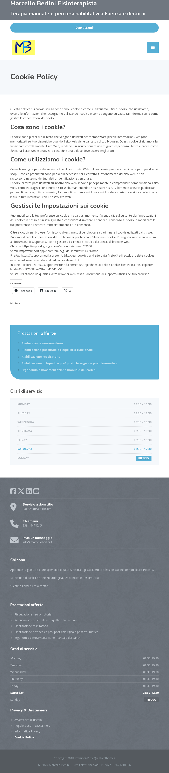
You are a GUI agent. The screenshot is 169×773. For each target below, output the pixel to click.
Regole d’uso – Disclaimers (32, 725)
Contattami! (84, 27)
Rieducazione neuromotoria (42, 343)
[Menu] (153, 47)
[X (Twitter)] (21, 491)
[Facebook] (13, 491)
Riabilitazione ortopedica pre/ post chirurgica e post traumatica (69, 363)
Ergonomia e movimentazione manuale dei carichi (59, 370)
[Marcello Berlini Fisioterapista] (23, 47)
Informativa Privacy (27, 731)
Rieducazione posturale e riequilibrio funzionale (57, 350)
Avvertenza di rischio (28, 720)
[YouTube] (36, 491)
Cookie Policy (24, 737)
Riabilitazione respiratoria (41, 356)
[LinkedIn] (29, 491)
